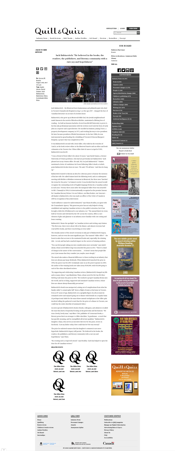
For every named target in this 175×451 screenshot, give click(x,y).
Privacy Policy (109, 430)
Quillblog (40, 422)
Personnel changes (119, 88)
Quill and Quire (62, 32)
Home (39, 420)
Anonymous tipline (77, 427)
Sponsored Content (118, 141)
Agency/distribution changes (122, 93)
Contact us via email (127, 154)
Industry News (41, 38)
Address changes (118, 105)
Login (122, 28)
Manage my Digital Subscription (114, 425)
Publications (108, 420)
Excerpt (123, 38)
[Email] (37, 72)
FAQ (105, 435)
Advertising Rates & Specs (113, 427)
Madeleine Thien (41, 96)
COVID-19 (115, 129)
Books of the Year (119, 113)
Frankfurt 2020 (117, 132)
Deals (115, 82)
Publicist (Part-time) (118, 50)
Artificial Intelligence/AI (121, 119)
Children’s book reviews (45, 427)
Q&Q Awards (116, 143)
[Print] (45, 68)
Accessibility (108, 438)
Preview (103, 38)
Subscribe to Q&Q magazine (113, 422)
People (115, 90)
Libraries (116, 102)
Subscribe (133, 28)
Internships (41, 435)
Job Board (93, 38)
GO (138, 33)
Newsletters (111, 28)
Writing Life (117, 108)
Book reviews (41, 425)
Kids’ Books (68, 38)
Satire (114, 138)
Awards (115, 85)
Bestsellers (113, 38)
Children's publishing (120, 96)
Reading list (116, 135)
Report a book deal (125, 151)
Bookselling (116, 123)
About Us (107, 433)
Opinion (115, 126)
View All (114, 64)
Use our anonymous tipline (125, 148)
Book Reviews (55, 38)
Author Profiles (81, 38)
